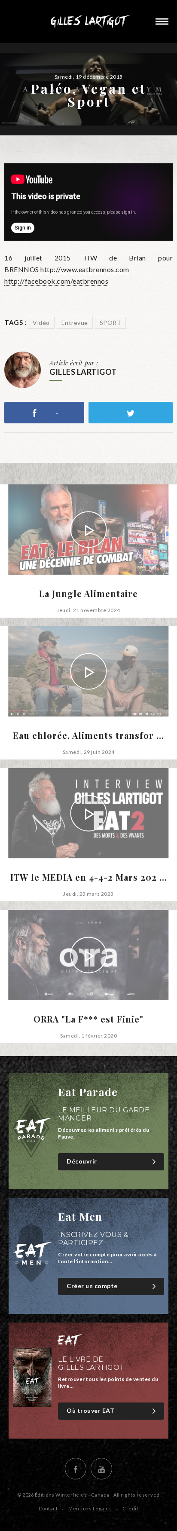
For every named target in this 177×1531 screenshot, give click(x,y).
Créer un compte (92, 1285)
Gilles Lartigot (88, 21)
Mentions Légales (90, 1508)
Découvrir (82, 1161)
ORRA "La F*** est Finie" (88, 1019)
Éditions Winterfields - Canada (72, 1494)
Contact (48, 1508)
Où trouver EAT (90, 1410)
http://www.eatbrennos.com (84, 269)
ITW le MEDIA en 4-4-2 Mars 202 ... (88, 877)
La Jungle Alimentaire (88, 593)
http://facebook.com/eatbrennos (56, 281)
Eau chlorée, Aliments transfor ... (88, 735)
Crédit (130, 1508)
